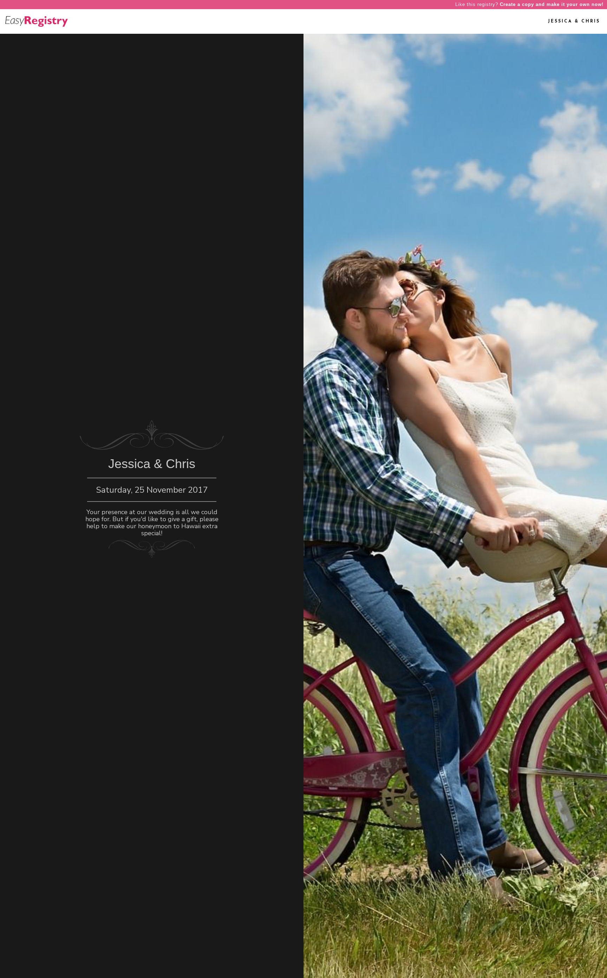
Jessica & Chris (574, 21)
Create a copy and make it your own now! (551, 4)
